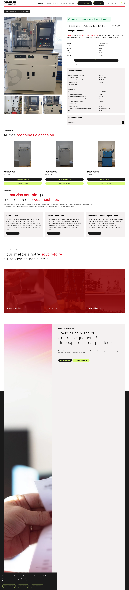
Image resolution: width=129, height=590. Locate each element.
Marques (40, 3)
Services (48, 3)
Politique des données (31, 581)
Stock (6, 11)
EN (112, 3)
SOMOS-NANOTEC (15, 11)
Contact (71, 3)
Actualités (64, 3)
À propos (55, 3)
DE (115, 3)
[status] (121, 3)
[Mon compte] (124, 3)
